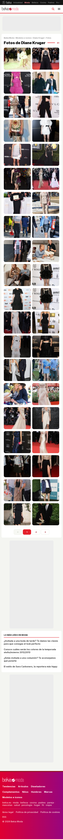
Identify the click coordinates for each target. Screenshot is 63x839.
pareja (50, 802)
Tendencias (8, 786)
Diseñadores (38, 786)
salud (17, 805)
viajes (49, 805)
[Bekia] (7, 2)
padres (42, 802)
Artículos (23, 786)
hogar (37, 805)
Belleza (35, 2)
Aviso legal (7, 812)
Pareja (59, 2)
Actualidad (18, 2)
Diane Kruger (39, 38)
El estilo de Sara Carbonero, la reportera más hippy (30, 666)
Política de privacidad (27, 812)
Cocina (43, 2)
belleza (24, 802)
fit (43, 805)
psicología (27, 805)
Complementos (10, 791)
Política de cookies (50, 812)
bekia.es (6, 802)
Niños (25, 791)
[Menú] (59, 9)
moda (16, 802)
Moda (27, 2)
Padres (51, 2)
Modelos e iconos (23, 38)
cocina (33, 802)
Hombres (36, 791)
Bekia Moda (9, 38)
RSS (4, 817)
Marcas (48, 791)
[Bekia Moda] (10, 9)
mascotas (7, 805)
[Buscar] (53, 9)
